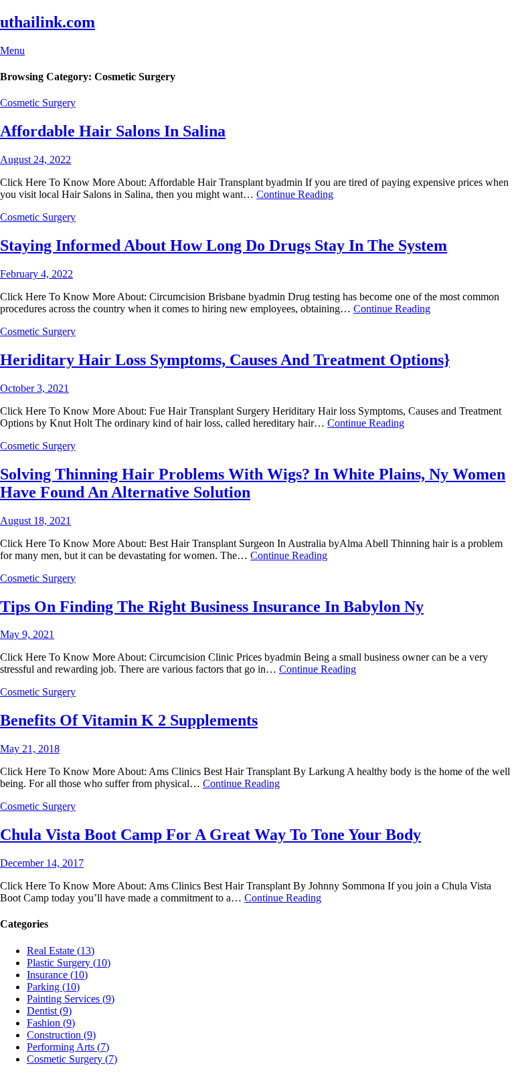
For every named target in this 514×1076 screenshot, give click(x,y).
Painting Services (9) (70, 998)
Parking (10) (53, 986)
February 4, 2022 (36, 274)
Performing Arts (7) (68, 1047)
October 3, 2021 (34, 388)
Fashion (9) (51, 1023)
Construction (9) (61, 1035)
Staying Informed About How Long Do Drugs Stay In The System (223, 245)
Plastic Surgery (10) (68, 962)
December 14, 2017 (42, 863)
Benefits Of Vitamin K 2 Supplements (129, 720)
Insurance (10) (57, 974)
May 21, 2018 (30, 748)
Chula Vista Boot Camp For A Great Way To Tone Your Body (210, 834)
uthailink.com (47, 22)
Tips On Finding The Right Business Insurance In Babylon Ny (212, 606)
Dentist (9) (49, 1010)
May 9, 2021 (27, 634)
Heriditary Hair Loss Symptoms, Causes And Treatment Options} (225, 359)
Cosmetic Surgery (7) (72, 1059)
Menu (12, 50)
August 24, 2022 (35, 159)
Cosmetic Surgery (38, 102)
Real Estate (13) (60, 950)
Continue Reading (294, 194)
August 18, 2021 (35, 520)
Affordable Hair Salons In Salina (113, 131)
